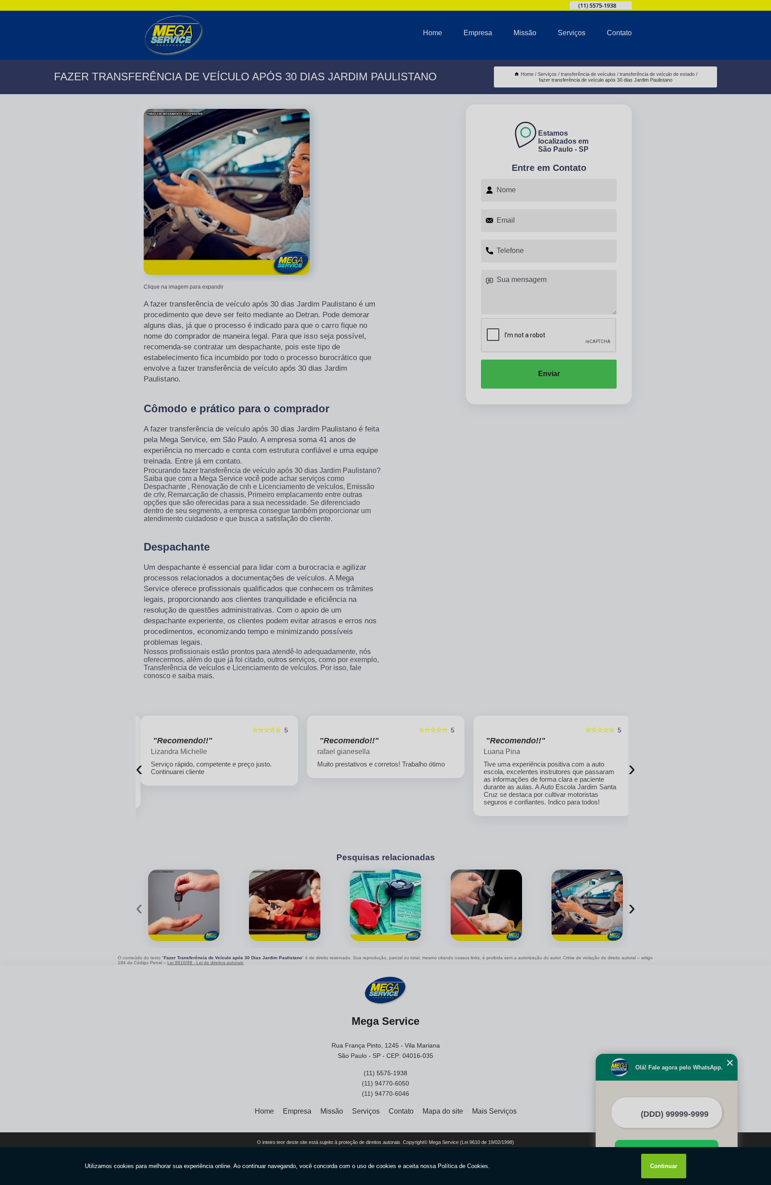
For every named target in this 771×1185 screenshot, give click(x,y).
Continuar (663, 1166)
